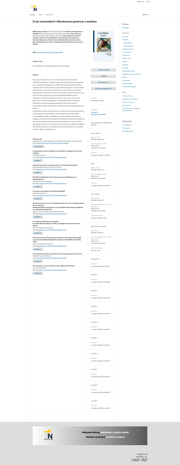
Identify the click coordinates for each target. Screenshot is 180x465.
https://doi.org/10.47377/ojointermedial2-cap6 (51, 230)
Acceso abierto (104, 70)
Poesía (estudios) (128, 46)
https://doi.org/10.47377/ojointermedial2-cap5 (51, 213)
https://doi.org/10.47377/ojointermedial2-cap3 (51, 183)
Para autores (126, 128)
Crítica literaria (127, 43)
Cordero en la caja (127, 96)
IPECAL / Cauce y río (128, 102)
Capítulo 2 (37, 172)
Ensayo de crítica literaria (129, 99)
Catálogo (32, 14)
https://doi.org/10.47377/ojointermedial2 (49, 52)
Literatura (94, 112)
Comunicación (126, 52)
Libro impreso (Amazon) (102, 88)
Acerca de (49, 14)
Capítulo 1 (37, 160)
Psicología (125, 65)
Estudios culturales (128, 49)
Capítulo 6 (37, 233)
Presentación (38, 146)
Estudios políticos (127, 83)
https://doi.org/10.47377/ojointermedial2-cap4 (51, 195)
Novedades (125, 28)
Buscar (146, 14)
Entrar (148, 1)
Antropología (126, 80)
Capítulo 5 (37, 217)
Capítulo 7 (37, 249)
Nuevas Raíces (126, 105)
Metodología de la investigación (131, 74)
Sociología (125, 68)
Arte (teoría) (126, 55)
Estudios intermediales (98, 114)
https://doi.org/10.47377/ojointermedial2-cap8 (51, 258)
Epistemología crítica (128, 71)
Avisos (41, 14)
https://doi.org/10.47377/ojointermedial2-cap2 (51, 169)
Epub (104, 76)
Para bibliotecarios (127, 131)
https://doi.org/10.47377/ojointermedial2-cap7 (51, 246)
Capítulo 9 (37, 273)
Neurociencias (126, 58)
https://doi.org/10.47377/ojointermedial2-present (52, 143)
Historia (124, 77)
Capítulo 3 (37, 186)
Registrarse (140, 1)
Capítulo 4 (37, 198)
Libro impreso (102, 82)
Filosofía (124, 61)
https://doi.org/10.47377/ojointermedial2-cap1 (51, 157)
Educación (125, 36)
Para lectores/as (127, 125)
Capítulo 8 (37, 261)
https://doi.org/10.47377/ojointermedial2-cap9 (51, 270)
